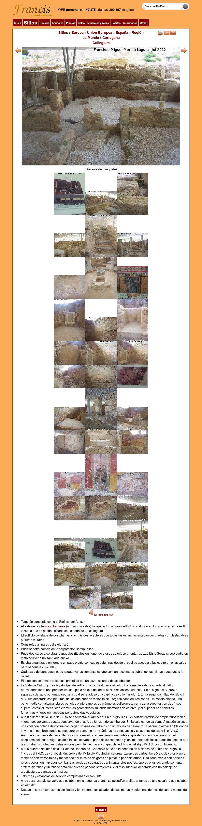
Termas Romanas (53, 626)
